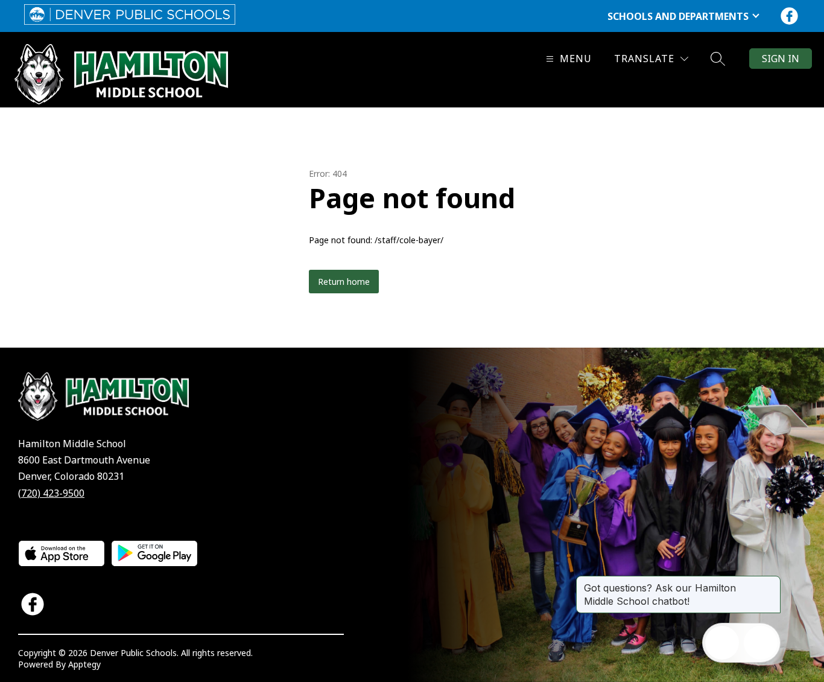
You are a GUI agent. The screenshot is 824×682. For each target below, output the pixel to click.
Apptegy (84, 664)
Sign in (780, 58)
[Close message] (771, 581)
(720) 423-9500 (51, 493)
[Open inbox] (722, 643)
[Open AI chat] (761, 643)
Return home (344, 281)
